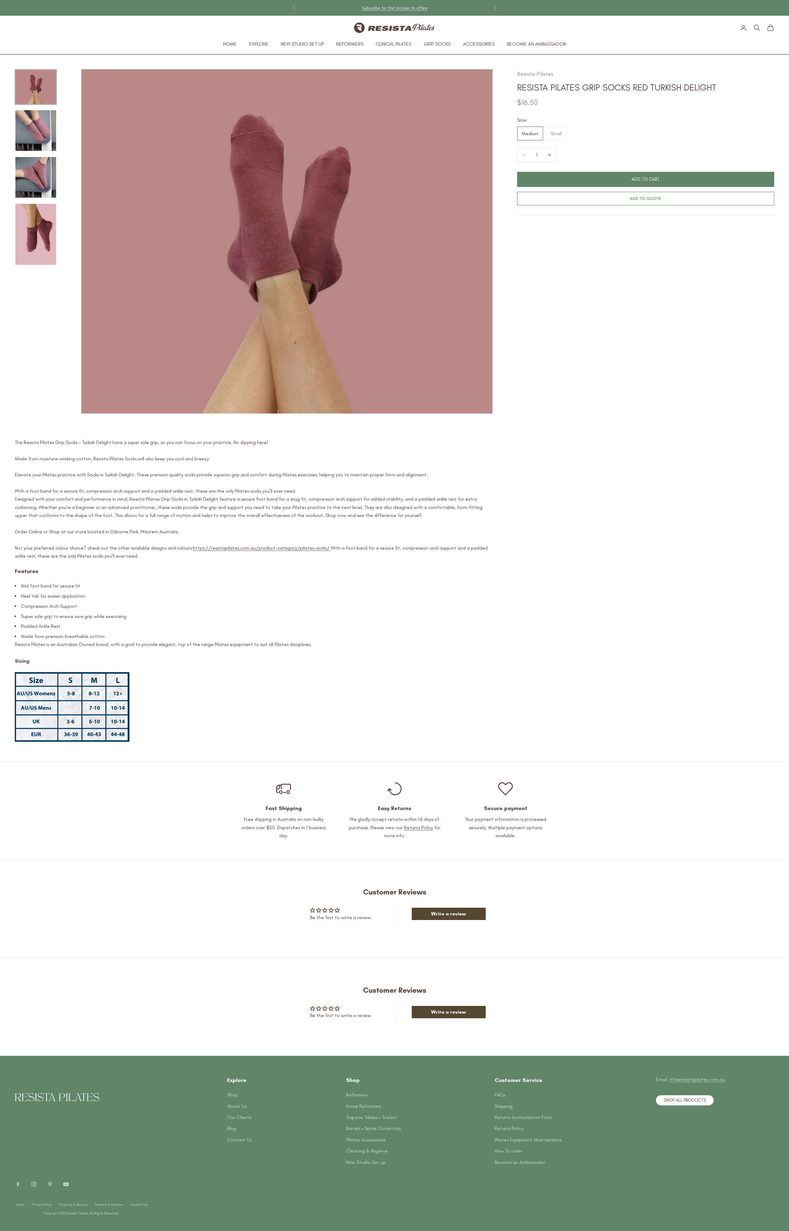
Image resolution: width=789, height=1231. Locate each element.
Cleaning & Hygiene (366, 1151)
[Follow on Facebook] (18, 1184)
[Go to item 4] (36, 234)
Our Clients (239, 1117)
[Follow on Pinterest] (50, 1184)
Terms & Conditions (109, 1205)
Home (20, 1205)
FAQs (500, 1095)
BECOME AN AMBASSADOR (536, 44)
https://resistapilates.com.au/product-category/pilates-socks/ (261, 548)
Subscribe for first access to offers (394, 7)
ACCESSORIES (479, 44)
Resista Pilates (535, 74)
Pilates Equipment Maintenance (528, 1140)
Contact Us (239, 1140)
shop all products (685, 1100)
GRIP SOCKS (437, 44)
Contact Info (139, 1205)
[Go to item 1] (36, 87)
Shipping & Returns (73, 1205)
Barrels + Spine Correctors (373, 1128)
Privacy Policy (42, 1205)
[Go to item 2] (36, 130)
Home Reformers (363, 1106)
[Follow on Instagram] (34, 1184)
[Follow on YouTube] (66, 1184)
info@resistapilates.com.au (697, 1079)
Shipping (504, 1106)
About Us (237, 1106)
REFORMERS (349, 44)
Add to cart (646, 179)
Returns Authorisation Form (523, 1117)
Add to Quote (645, 198)
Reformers (357, 1095)
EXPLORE (258, 44)
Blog (231, 1128)
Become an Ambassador (520, 1162)
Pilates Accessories (366, 1140)
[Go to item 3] (36, 177)
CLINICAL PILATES (393, 44)
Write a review (448, 914)
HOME (230, 44)
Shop (232, 1095)
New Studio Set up (366, 1162)
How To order (508, 1151)
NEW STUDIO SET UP (302, 44)
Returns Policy (418, 827)
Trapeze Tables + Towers (371, 1117)
